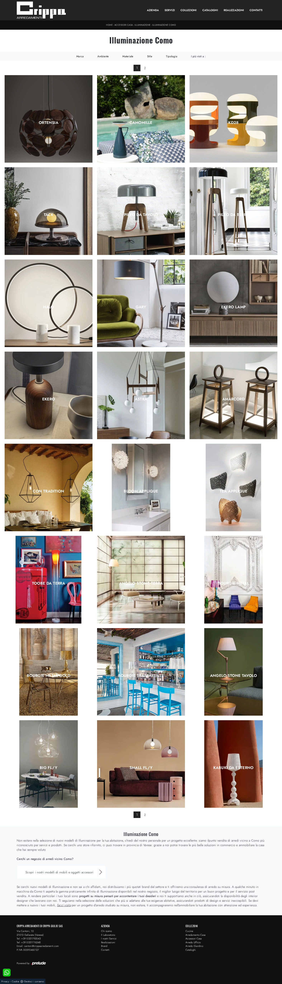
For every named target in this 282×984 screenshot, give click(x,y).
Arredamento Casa (195, 935)
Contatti (256, 10)
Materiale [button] (127, 56)
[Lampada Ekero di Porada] (48, 395)
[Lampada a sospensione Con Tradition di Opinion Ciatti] (48, 487)
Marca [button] (80, 56)
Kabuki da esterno (233, 768)
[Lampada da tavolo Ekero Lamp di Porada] (233, 303)
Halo (48, 307)
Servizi (170, 10)
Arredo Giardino (194, 946)
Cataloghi (210, 10)
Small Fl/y (141, 768)
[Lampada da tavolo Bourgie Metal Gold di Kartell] (48, 672)
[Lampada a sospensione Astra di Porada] (141, 395)
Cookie (15, 981)
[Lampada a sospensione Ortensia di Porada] (48, 119)
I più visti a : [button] (198, 56)
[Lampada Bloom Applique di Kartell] (141, 487)
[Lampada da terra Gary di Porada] (141, 303)
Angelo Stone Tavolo (233, 676)
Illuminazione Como (164, 24)
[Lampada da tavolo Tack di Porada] (48, 211)
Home (109, 24)
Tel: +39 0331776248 (28, 942)
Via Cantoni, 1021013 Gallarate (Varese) (30, 933)
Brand (104, 946)
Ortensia (48, 123)
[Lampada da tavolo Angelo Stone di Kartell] (233, 672)
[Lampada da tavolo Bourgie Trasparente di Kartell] (141, 672)
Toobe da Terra (48, 583)
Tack (49, 215)
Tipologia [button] (171, 56)
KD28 (233, 123)
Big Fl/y (48, 768)
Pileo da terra (233, 215)
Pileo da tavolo (141, 215)
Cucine (189, 931)
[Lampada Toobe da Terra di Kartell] (48, 579)
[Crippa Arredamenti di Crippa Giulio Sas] (41, 10)
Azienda (153, 10)
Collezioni (189, 10)
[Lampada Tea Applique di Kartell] (233, 487)
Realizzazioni (234, 10)
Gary (141, 307)
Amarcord (233, 399)
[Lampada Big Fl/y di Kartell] (48, 764)
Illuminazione (143, 24)
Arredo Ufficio (193, 942)
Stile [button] (149, 56)
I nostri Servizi (108, 938)
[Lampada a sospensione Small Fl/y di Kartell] (141, 764)
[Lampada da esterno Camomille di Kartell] (141, 119)
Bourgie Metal (233, 583)
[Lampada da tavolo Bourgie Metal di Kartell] (233, 579)
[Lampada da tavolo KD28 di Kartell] (233, 119)
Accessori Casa (124, 24)
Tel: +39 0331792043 (29, 938)
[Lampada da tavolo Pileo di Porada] (141, 211)
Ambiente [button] (103, 56)
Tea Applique (233, 491)
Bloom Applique (141, 491)
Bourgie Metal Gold (48, 676)
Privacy (5, 981)
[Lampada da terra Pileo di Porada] (233, 211)
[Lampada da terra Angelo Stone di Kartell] (141, 579)
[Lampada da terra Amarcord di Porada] (233, 395)
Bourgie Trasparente (141, 676)
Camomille (141, 123)
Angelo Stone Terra (141, 583)
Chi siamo (106, 931)
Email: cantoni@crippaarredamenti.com (38, 946)
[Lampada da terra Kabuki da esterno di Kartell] (233, 764)
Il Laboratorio (108, 935)
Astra (141, 399)
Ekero (48, 399)
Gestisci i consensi (34, 981)
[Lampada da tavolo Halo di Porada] (48, 303)
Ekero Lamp (233, 307)
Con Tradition (48, 491)
